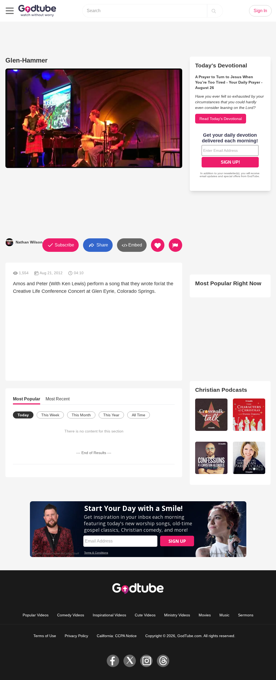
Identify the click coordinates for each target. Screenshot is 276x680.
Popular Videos (36, 615)
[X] (129, 661)
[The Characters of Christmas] (249, 415)
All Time (138, 415)
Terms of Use (44, 636)
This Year (111, 415)
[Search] (214, 11)
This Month (81, 415)
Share (101, 244)
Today (23, 415)
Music (224, 615)
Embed (134, 245)
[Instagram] (146, 661)
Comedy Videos (70, 615)
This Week (50, 415)
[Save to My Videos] (157, 245)
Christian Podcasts (221, 390)
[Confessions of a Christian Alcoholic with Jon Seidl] (211, 458)
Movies (205, 615)
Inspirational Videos (109, 615)
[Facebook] (113, 661)
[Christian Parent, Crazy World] (249, 458)
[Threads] (163, 661)
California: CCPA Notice (117, 636)
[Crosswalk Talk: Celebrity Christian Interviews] (211, 415)
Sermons (245, 615)
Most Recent (58, 399)
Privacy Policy (76, 636)
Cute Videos (145, 615)
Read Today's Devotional (220, 118)
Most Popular (26, 399)
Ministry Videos (177, 615)
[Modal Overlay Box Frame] (230, 156)
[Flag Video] (175, 245)
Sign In (260, 10)
